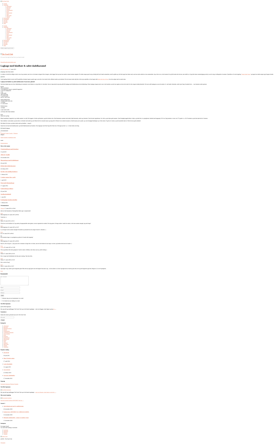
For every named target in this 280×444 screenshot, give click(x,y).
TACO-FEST (7, 369)
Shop (5, 23)
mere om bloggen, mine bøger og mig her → (45, 392)
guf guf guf (6, 352)
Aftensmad (8, 6)
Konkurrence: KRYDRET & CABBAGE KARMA (16, 412)
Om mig (5, 20)
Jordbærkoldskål (6, 194)
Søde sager (8, 15)
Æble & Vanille (5, 154)
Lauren (2, 247)
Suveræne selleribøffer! (9, 375)
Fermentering (9, 10)
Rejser (5, 340)
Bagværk (8, 7)
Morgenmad (9, 12)
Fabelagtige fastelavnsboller (9, 200)
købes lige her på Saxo (103, 79)
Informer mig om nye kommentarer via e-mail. (13, 298)
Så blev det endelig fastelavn (9, 171)
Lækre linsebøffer (8, 364)
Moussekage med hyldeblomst (9, 160)
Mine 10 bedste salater (9, 358)
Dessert (8, 9)
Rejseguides (6, 18)
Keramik (6, 22)
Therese (2, 208)
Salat (7, 14)
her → (54, 309)
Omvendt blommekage (7, 183)
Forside (5, 3)
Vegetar (8, 16)
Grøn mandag (7, 333)
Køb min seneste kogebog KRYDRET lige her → (12, 400)
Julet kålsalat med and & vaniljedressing (13, 406)
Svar (2, 213)
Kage (7, 11)
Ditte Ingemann (5, 69)
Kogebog (8, 62)
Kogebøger (6, 19)
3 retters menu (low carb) (8, 177)
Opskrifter (6, 5)
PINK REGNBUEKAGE (8, 166)
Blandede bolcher (8, 328)
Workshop (6, 347)
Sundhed (6, 343)
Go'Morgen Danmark (8, 332)
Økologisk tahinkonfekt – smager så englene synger (16, 417)
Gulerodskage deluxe (7, 188)
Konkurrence (7, 337)
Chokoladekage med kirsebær (10, 149)
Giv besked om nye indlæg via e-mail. (11, 300)
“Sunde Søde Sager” (246, 74)
